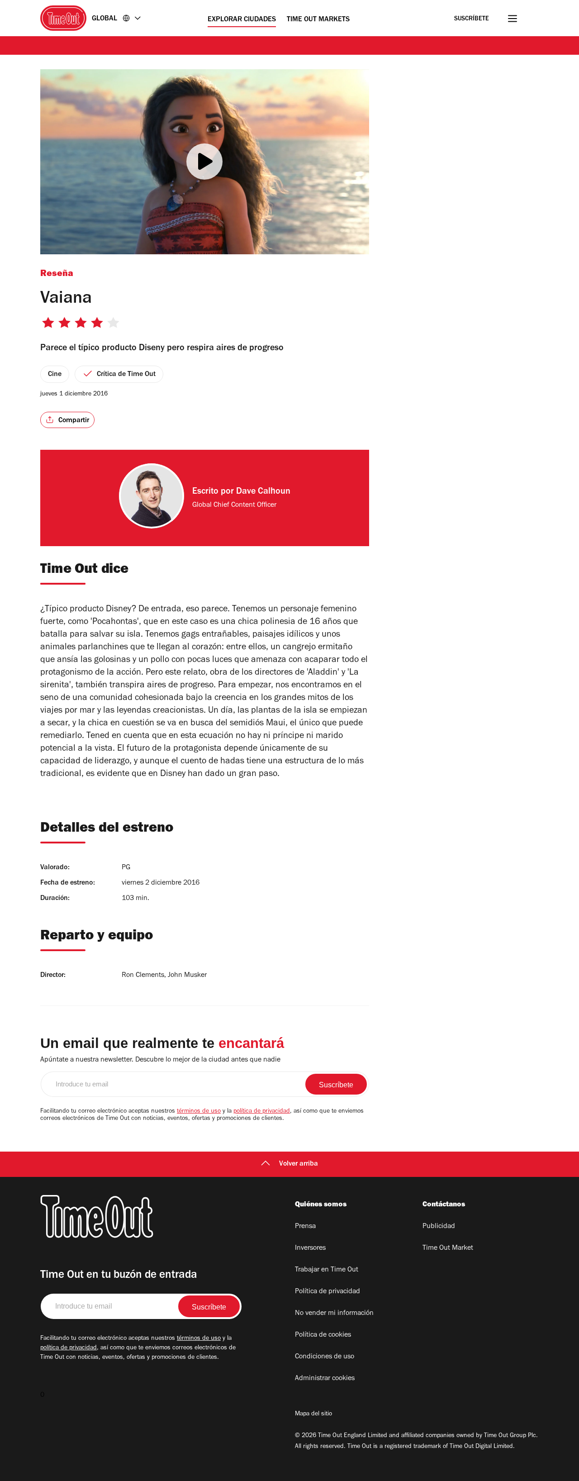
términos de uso (199, 1112)
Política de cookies (323, 1335)
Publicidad (438, 1226)
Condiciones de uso (324, 1357)
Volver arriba (298, 1164)
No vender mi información (334, 1313)
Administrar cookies (325, 1378)
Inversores (310, 1248)
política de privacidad (261, 1112)
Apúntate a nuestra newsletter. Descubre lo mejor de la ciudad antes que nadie (160, 1060)
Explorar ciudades (242, 20)
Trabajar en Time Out (326, 1270)
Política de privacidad (327, 1291)
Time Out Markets (318, 20)
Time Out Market (447, 1248)
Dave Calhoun (263, 492)
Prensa (305, 1226)
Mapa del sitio (313, 1414)
